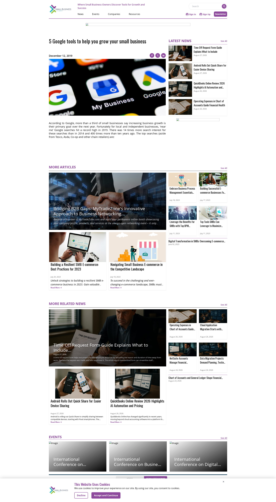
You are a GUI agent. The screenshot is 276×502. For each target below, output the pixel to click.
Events (95, 14)
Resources (134, 14)
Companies (114, 14)
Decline (81, 495)
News (81, 14)
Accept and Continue (106, 495)
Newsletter (220, 14)
